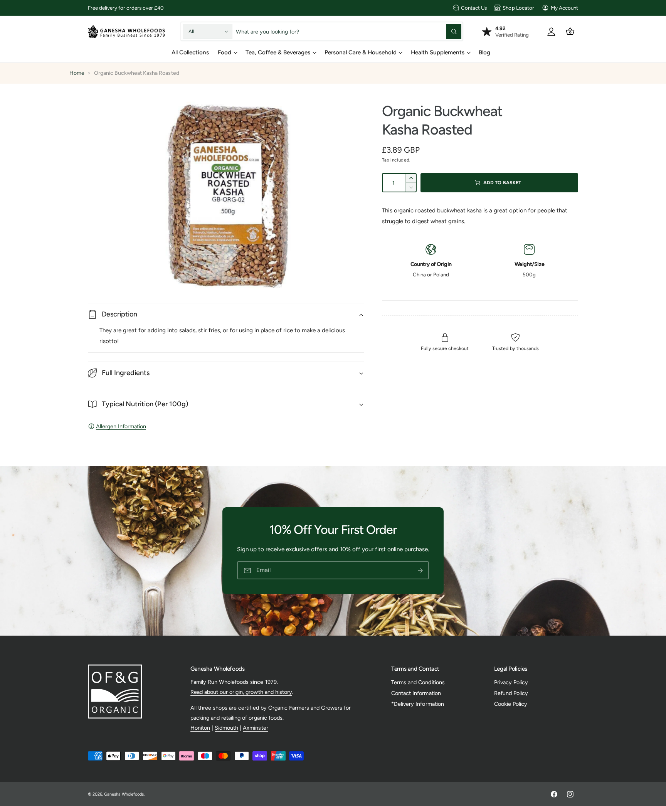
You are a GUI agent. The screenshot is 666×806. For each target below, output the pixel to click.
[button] (570, 31)
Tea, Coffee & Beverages (278, 52)
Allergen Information (121, 426)
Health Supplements (437, 52)
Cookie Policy (510, 703)
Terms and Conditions (417, 682)
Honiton (200, 727)
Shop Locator (518, 8)
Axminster (255, 727)
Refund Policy (511, 693)
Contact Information (416, 693)
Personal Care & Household (360, 52)
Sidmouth (226, 727)
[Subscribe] (420, 571)
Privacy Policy (511, 682)
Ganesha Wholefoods (124, 794)
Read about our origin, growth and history (241, 691)
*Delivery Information (417, 703)
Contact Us (474, 8)
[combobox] (348, 31)
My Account (564, 8)
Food (224, 52)
